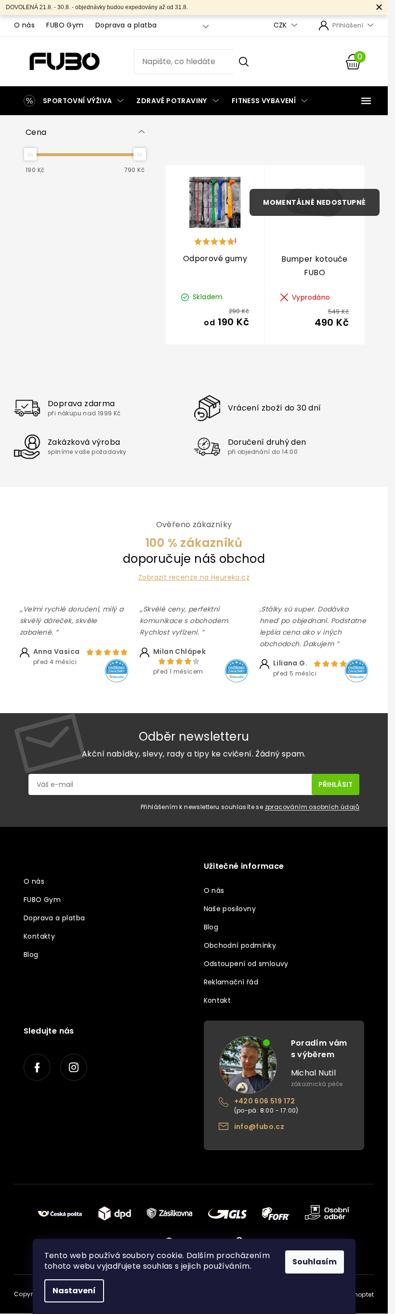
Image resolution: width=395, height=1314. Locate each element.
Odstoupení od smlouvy (246, 964)
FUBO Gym (64, 25)
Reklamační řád (231, 982)
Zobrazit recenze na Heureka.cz (194, 577)
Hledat (244, 61)
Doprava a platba (126, 25)
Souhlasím (314, 1261)
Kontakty (39, 936)
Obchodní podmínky (240, 945)
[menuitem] (72, 100)
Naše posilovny (230, 909)
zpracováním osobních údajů (312, 807)
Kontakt (217, 1000)
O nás (24, 25)
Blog (31, 954)
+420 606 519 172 (264, 1101)
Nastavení (74, 1290)
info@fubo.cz (259, 1126)
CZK (281, 25)
